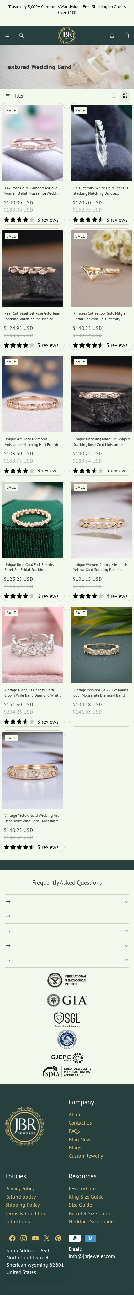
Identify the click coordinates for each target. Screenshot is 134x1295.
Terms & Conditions (27, 1213)
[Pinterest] (58, 1238)
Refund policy (20, 1196)
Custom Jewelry (86, 1156)
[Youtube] (35, 1238)
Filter (18, 95)
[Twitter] (47, 1238)
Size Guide (80, 1205)
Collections (17, 1221)
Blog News (81, 1139)
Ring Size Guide (86, 1196)
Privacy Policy (19, 1188)
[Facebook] (12, 1238)
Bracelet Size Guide (90, 1213)
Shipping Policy (22, 1205)
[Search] (21, 35)
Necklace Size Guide (91, 1221)
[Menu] (7, 35)
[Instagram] (24, 1238)
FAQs (74, 1131)
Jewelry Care (82, 1188)
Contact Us (80, 1122)
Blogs (75, 1147)
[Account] (112, 35)
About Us (79, 1114)
